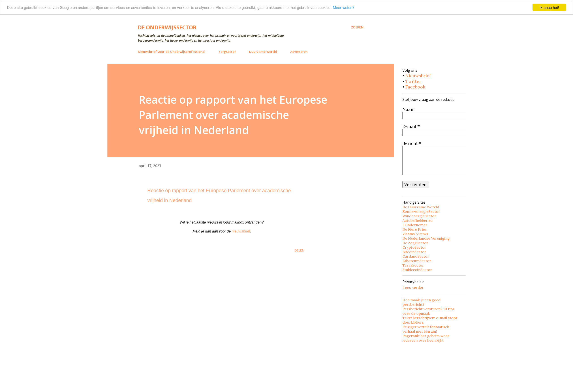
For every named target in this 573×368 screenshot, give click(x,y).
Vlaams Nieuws (415, 234)
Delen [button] (299, 250)
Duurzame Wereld (263, 51)
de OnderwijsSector (167, 27)
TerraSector (413, 265)
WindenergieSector (419, 216)
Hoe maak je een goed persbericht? (421, 302)
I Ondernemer (414, 225)
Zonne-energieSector (421, 211)
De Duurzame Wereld (420, 207)
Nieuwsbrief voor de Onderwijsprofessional (171, 51)
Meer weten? (343, 7)
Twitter (413, 81)
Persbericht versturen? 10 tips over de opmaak (428, 311)
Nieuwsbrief (418, 75)
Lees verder (412, 287)
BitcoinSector (414, 252)
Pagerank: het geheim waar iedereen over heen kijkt (425, 338)
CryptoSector (414, 247)
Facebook (415, 87)
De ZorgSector (415, 243)
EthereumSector (416, 260)
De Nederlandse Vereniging (426, 238)
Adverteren (299, 51)
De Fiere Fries (414, 229)
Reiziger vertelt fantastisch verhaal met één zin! (425, 329)
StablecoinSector (417, 269)
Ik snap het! (549, 7)
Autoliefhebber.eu (417, 220)
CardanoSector (415, 256)
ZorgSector (227, 51)
